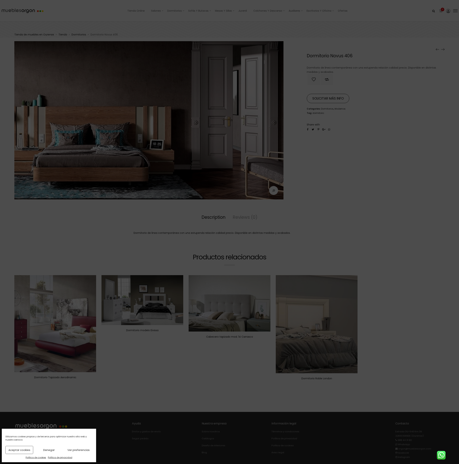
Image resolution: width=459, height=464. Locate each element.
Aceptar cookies (19, 450)
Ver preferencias (78, 450)
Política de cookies (36, 457)
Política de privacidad (60, 457)
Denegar (49, 450)
